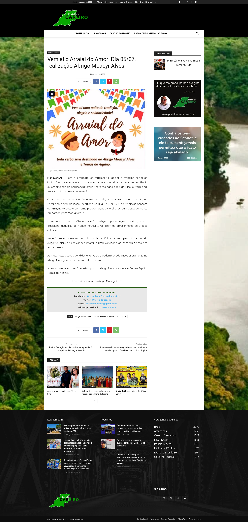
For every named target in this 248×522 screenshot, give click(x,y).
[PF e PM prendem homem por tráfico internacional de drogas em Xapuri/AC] (54, 429)
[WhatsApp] (191, 2)
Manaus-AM (121, 316)
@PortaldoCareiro (102, 299)
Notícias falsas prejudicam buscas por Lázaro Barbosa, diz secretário (131, 443)
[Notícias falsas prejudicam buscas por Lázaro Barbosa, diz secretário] (108, 443)
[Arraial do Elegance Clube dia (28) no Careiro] (131, 377)
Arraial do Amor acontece (104, 316)
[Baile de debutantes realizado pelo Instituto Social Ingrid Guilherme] (97, 377)
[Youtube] (195, 2)
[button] (197, 33)
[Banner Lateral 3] (177, 116)
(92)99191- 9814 (108, 307)
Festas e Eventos (53, 53)
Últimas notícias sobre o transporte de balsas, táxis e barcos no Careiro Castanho (129, 428)
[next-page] (99, 401)
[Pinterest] (109, 81)
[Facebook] (179, 2)
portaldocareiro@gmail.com (101, 303)
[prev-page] (94, 401)
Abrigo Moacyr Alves (83, 316)
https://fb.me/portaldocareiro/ (103, 296)
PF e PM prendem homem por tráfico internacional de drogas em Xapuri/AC (77, 428)
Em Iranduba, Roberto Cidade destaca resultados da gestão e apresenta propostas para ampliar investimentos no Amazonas (78, 445)
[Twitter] (187, 2)
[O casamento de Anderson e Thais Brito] (63, 377)
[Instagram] (183, 2)
